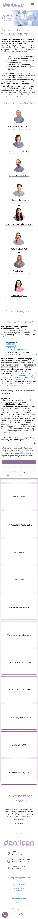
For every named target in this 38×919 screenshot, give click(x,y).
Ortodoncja (19, 902)
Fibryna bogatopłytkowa (19, 908)
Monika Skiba (19, 271)
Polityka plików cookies (13, 475)
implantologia (11, 342)
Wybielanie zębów (19, 910)
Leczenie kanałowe (19, 888)
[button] (35, 443)
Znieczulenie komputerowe (19, 913)
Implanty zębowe (19, 886)
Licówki (19, 896)
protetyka (10, 344)
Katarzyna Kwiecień (19, 151)
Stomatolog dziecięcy (19, 900)
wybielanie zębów (26, 377)
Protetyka (19, 890)
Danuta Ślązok (19, 295)
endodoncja (11, 346)
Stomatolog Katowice (19, 884)
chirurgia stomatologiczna (16, 350)
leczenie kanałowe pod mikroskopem (21, 354)
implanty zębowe (19, 379)
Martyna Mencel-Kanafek (19, 224)
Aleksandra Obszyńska (19, 126)
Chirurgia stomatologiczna (19, 898)
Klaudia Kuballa (19, 248)
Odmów (19, 467)
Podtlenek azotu (19, 915)
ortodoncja (10, 348)
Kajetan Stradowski (19, 175)
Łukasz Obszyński (19, 200)
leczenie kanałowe (26, 375)
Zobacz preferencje (19, 472)
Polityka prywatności (25, 475)
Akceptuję (19, 462)
